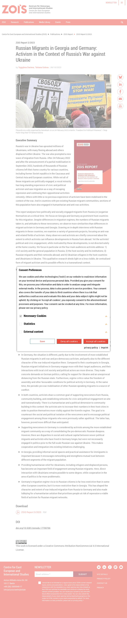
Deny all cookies (69, 341)
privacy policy (41, 307)
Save (42, 341)
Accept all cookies (95, 341)
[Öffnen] (106, 316)
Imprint (104, 347)
